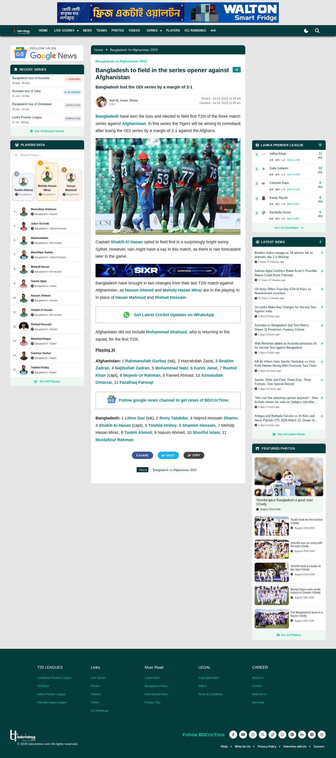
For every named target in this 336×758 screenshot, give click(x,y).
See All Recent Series (49, 131)
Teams (101, 30)
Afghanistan (134, 123)
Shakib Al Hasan (127, 242)
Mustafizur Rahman (114, 439)
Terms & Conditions (210, 694)
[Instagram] (253, 735)
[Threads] (322, 735)
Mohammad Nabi (171, 368)
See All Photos (291, 635)
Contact (257, 686)
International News (156, 694)
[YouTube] (243, 735)
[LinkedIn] (302, 735)
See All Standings (287, 227)
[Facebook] (233, 735)
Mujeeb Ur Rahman (141, 375)
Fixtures (96, 694)
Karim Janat (205, 368)
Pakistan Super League (52, 702)
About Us (258, 677)
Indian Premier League (51, 694)
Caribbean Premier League (54, 677)
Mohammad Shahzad (166, 332)
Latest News (152, 677)
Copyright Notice (208, 677)
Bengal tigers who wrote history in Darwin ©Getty (305, 591)
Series (95, 702)
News (87, 30)
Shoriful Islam (206, 432)
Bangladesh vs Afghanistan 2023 (134, 50)
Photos (118, 30)
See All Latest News (291, 434)
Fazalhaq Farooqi (136, 382)
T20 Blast (43, 686)
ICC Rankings (195, 30)
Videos (134, 30)
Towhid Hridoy (162, 425)
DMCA (202, 686)
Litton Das (135, 418)
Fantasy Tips (152, 702)
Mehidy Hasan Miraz (182, 290)
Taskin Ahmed (138, 432)
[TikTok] (273, 735)
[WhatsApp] (282, 735)
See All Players (50, 381)
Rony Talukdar (174, 418)
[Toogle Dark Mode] (306, 31)
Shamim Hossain (199, 425)
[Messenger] (292, 735)
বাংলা (213, 30)
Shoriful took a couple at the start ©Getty (305, 568)
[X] (263, 735)
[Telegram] (312, 735)
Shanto (230, 418)
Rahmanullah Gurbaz (145, 361)
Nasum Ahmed (139, 290)
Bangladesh (107, 116)
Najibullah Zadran (132, 368)
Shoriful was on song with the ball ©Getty (306, 544)
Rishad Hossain (170, 297)
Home (43, 30)
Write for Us (259, 694)
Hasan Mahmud (130, 297)
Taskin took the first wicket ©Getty (307, 521)
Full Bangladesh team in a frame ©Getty (307, 614)
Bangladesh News (156, 686)
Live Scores (98, 677)
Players (173, 30)
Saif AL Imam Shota (123, 100)
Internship (258, 702)
